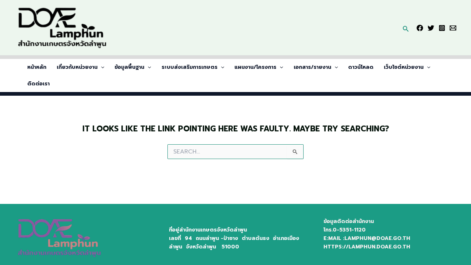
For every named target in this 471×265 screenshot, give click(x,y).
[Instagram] (442, 28)
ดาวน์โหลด (360, 67)
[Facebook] (420, 28)
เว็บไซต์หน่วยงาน (404, 67)
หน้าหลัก (36, 67)
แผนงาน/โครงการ (255, 67)
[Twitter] (431, 28)
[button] (406, 27)
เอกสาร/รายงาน (312, 67)
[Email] (453, 28)
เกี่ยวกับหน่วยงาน (77, 67)
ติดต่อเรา (38, 84)
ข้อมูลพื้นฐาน (129, 67)
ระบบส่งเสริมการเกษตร (189, 67)
